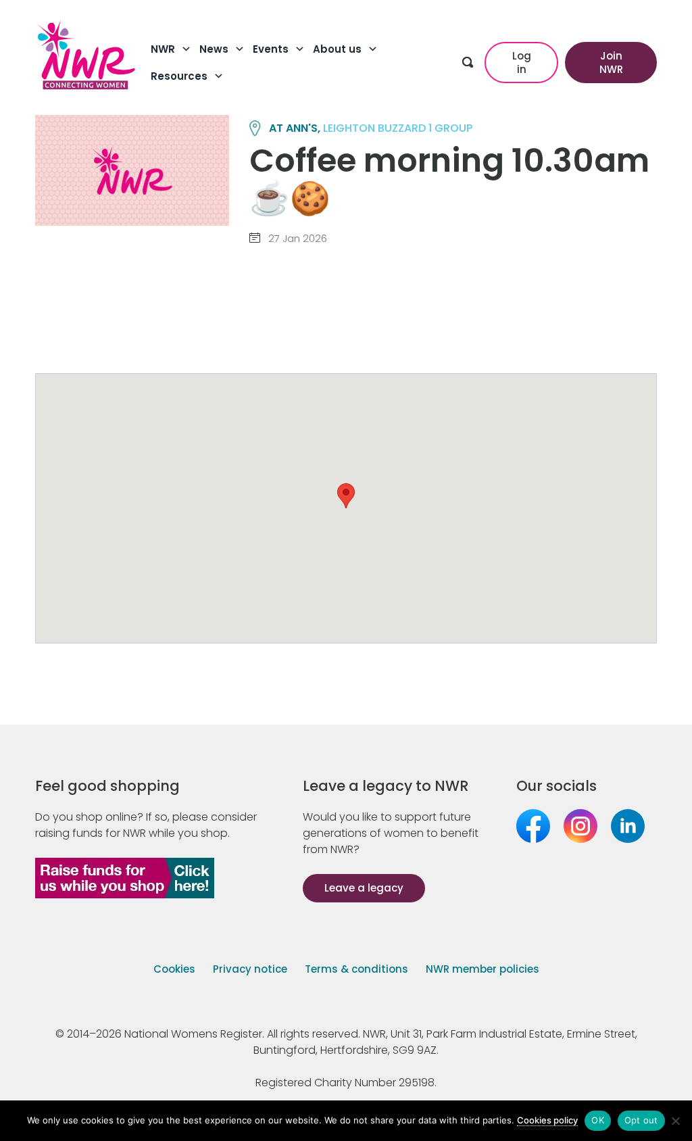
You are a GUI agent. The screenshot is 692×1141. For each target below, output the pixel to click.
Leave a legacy (363, 888)
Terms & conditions (356, 969)
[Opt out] (675, 1120)
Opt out (641, 1120)
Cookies (174, 969)
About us (337, 49)
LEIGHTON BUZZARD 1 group (397, 128)
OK (597, 1120)
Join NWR (611, 62)
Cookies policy (547, 1120)
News (213, 49)
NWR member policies (482, 969)
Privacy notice (250, 969)
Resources (179, 76)
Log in (521, 62)
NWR (163, 49)
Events (271, 49)
